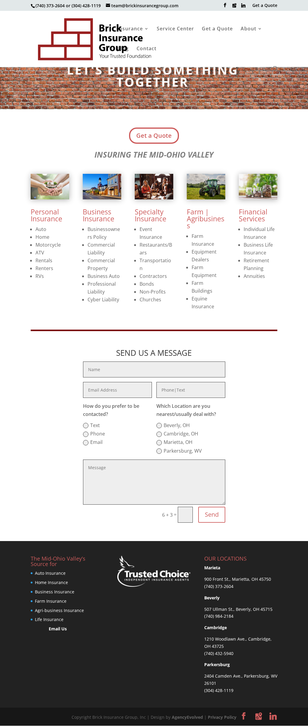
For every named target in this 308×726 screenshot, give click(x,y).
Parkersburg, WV (183, 451)
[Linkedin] (243, 7)
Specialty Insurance (150, 215)
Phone (97, 433)
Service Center (175, 29)
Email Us (58, 629)
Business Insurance (98, 215)
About (248, 29)
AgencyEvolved (187, 717)
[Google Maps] (234, 7)
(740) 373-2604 (218, 586)
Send (212, 514)
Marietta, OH (178, 442)
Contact (146, 49)
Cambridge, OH (181, 433)
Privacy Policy (222, 717)
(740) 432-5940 (218, 653)
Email (96, 442)
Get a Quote (264, 5)
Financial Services (253, 215)
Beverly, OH (177, 425)
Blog (123, 49)
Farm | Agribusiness (205, 218)
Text (95, 425)
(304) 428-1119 (218, 690)
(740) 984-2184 (218, 616)
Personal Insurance (46, 215)
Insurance (130, 29)
